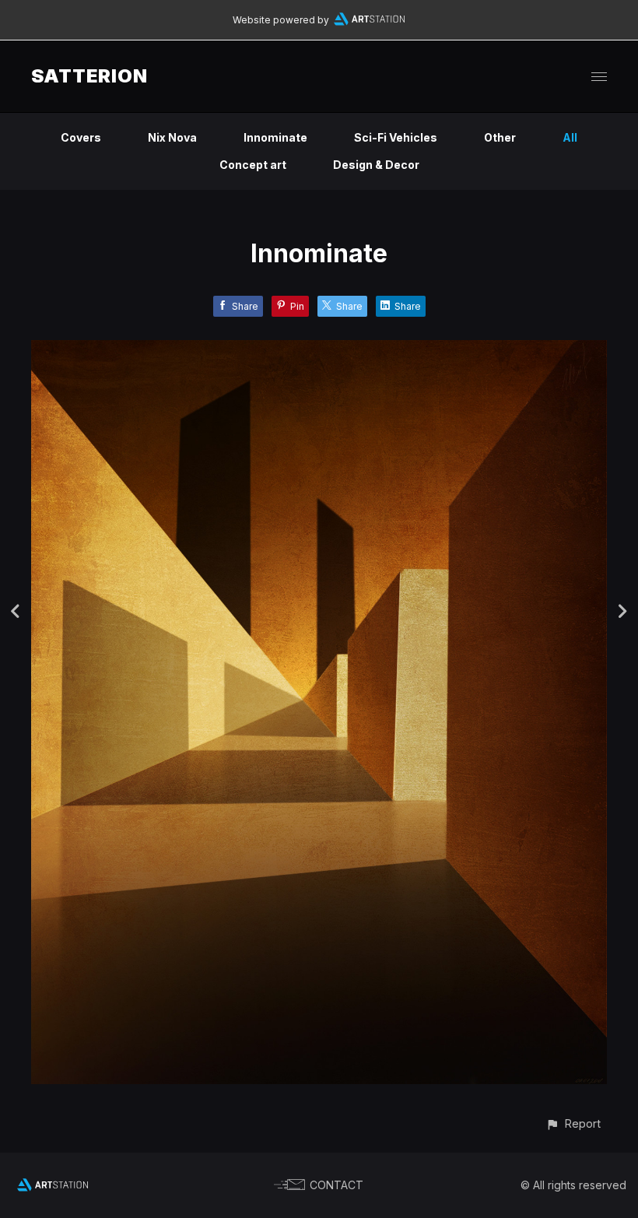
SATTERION (89, 76)
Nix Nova (172, 137)
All (570, 137)
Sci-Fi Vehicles (395, 137)
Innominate (275, 137)
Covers (81, 137)
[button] (573, 1123)
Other (500, 137)
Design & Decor (376, 164)
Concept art (252, 164)
